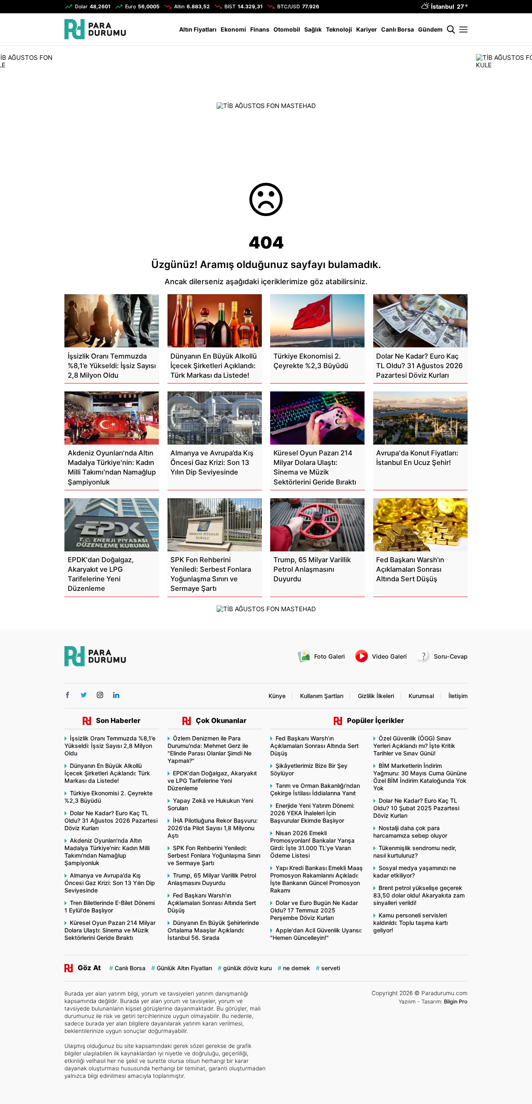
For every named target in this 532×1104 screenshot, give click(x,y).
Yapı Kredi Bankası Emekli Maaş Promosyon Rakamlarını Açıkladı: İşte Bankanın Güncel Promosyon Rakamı (316, 879)
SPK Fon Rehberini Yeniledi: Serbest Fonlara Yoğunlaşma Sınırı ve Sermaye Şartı (213, 855)
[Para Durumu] (95, 29)
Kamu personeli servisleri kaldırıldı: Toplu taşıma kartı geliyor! (410, 923)
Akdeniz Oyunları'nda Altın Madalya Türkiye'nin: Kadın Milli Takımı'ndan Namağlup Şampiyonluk (107, 851)
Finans (259, 29)
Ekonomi (233, 29)
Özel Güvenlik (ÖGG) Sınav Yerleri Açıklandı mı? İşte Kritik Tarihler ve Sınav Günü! (414, 746)
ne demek (296, 967)
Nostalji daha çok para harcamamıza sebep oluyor (410, 831)
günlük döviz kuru (247, 967)
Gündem (430, 29)
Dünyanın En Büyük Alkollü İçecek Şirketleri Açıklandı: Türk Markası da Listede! (107, 773)
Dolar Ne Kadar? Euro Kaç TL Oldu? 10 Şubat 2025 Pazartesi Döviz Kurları (416, 808)
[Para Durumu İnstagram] (100, 695)
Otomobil (286, 29)
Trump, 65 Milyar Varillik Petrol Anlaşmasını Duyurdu (211, 879)
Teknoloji (339, 29)
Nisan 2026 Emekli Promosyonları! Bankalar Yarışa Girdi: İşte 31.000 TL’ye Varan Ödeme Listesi (312, 844)
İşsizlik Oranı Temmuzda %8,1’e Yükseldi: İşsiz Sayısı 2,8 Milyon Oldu (109, 746)
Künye (277, 695)
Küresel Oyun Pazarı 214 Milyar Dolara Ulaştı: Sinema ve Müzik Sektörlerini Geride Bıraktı (109, 930)
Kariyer (366, 29)
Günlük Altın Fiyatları (184, 967)
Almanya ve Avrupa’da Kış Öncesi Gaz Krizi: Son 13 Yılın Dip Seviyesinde (109, 883)
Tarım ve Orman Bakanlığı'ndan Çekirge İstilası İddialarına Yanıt (315, 789)
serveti (330, 967)
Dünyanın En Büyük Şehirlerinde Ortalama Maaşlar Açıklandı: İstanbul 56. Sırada (213, 930)
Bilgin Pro (456, 1001)
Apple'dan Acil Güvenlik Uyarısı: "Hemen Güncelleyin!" (316, 934)
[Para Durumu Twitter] (84, 695)
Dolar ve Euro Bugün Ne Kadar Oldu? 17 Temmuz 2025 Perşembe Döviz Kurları (314, 910)
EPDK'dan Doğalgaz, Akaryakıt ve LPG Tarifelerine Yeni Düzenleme (212, 781)
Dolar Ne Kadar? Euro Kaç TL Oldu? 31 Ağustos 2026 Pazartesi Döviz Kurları (111, 820)
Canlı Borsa (397, 29)
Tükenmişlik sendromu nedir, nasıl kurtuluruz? (414, 851)
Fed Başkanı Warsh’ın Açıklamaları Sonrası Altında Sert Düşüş (211, 903)
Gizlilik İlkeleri (376, 695)
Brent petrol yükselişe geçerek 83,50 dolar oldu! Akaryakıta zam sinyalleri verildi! (419, 895)
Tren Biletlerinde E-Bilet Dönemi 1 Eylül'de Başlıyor (109, 906)
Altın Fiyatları (198, 29)
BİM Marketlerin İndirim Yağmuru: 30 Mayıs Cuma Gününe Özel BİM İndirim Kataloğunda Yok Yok (420, 777)
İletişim (458, 695)
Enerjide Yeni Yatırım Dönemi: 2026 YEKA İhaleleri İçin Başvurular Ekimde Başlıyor (312, 813)
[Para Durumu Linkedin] (116, 695)
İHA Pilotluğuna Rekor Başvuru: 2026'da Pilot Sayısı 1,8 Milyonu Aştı (212, 828)
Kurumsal (421, 695)
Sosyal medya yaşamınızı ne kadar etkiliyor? (414, 871)
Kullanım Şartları (321, 695)
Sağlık (313, 29)
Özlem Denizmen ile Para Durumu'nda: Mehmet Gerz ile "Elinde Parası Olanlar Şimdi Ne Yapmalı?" (209, 749)
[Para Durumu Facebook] (67, 695)
